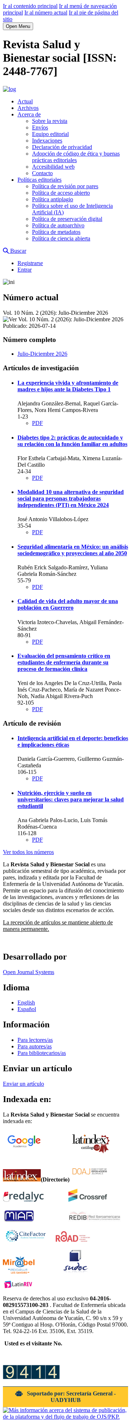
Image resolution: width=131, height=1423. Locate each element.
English (26, 1002)
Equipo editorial (50, 134)
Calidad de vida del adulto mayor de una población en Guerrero (67, 604)
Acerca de (29, 114)
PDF (37, 423)
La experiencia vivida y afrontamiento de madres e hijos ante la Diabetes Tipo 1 (67, 386)
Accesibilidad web (53, 167)
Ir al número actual (45, 12)
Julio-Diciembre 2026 (42, 354)
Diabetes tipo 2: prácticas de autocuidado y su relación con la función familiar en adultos (72, 440)
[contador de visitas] (31, 1377)
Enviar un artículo (23, 1084)
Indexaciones (47, 140)
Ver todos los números (28, 852)
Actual (25, 101)
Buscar (17, 251)
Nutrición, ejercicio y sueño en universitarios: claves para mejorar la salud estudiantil (70, 799)
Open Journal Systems (28, 972)
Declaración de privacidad (62, 147)
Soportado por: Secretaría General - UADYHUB (70, 1396)
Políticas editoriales (39, 180)
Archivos (28, 108)
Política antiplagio (52, 199)
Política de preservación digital (67, 219)
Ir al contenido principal (30, 6)
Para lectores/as (35, 1040)
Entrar (24, 270)
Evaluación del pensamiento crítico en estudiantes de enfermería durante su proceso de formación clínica (63, 662)
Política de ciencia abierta (61, 238)
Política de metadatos (56, 232)
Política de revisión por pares (65, 186)
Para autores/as (34, 1046)
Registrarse (30, 263)
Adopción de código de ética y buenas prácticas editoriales (76, 156)
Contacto (42, 173)
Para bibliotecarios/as (41, 1053)
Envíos (40, 127)
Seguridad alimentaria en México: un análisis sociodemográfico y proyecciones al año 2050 (72, 550)
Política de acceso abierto (61, 193)
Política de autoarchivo (58, 225)
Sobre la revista (49, 121)
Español (26, 1009)
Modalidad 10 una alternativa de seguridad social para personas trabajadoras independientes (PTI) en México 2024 (70, 498)
